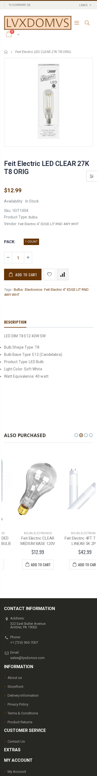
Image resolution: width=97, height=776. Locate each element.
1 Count (31, 241)
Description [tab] (15, 322)
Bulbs (18, 290)
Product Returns (20, 722)
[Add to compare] (62, 274)
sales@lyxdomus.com (27, 658)
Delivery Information (23, 695)
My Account (17, 772)
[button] (76, 435)
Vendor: (10, 224)
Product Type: (16, 217)
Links (83, 5)
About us (15, 678)
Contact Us (16, 741)
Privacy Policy (18, 704)
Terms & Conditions (23, 713)
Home (6, 52)
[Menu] (76, 23)
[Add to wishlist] (49, 274)
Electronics (33, 290)
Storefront (15, 687)
